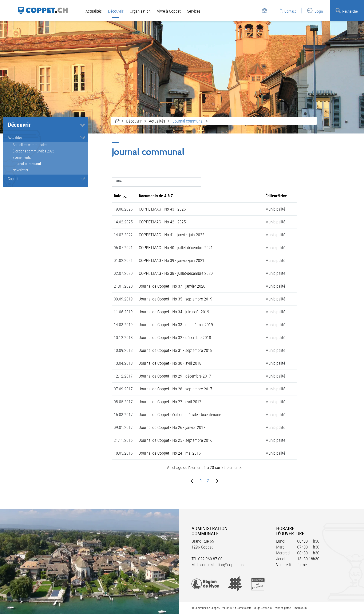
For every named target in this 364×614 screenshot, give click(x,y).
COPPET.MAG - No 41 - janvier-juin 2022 (171, 234)
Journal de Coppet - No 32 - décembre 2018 (175, 337)
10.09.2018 (123, 350)
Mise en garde (283, 608)
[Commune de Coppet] (43, 10)
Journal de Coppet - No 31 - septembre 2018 (175, 350)
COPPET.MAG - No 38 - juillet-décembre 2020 (176, 273)
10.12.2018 (123, 337)
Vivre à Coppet (169, 11)
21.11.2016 (123, 440)
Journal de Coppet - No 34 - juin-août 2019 (174, 311)
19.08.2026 (123, 209)
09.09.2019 (123, 299)
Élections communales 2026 (34, 151)
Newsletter (20, 170)
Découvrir (115, 11)
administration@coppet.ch (222, 564)
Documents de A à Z (156, 195)
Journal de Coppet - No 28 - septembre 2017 (175, 388)
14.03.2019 (123, 324)
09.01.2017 (123, 427)
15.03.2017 (123, 414)
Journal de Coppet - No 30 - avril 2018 (170, 363)
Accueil (117, 121)
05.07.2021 (123, 247)
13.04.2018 (123, 363)
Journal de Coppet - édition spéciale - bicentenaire (180, 414)
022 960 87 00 (210, 558)
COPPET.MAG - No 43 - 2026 (162, 209)
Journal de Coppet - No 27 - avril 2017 (170, 401)
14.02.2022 (123, 234)
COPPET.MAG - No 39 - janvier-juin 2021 (171, 260)
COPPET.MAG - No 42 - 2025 (162, 221)
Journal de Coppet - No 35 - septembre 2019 (175, 299)
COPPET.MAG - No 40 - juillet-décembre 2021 (176, 247)
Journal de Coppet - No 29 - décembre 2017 (175, 376)
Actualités (94, 11)
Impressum (300, 608)
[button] (134, 121)
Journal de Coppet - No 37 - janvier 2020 (172, 286)
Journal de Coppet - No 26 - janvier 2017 (172, 427)
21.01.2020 (123, 286)
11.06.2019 (123, 311)
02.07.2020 (123, 273)
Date (117, 195)
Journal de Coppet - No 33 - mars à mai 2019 (176, 324)
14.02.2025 (123, 221)
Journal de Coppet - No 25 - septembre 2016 (175, 440)
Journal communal (36, 164)
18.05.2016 (123, 453)
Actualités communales (30, 145)
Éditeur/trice (276, 195)
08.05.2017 (123, 401)
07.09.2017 (123, 388)
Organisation (140, 11)
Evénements (22, 157)
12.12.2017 (123, 376)
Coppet (13, 178)
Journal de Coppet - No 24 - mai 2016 (170, 453)
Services (194, 11)
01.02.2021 (123, 260)
